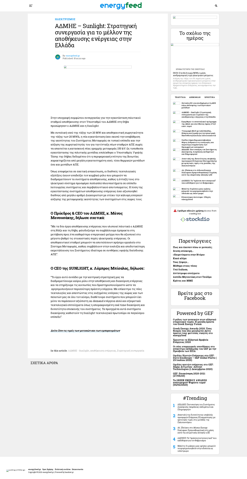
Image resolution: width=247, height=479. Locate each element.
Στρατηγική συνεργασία (130, 351)
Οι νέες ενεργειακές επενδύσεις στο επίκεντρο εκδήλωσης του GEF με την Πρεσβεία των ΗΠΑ (194, 349)
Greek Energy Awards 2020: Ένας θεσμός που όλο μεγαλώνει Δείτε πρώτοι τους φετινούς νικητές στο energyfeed (193, 332)
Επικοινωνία (77, 469)
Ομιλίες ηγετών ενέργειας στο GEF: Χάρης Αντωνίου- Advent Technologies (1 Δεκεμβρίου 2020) (193, 367)
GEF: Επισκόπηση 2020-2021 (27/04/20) (189, 374)
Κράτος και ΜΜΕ (183, 280)
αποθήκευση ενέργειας (103, 351)
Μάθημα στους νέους (185, 265)
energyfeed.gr (73, 55)
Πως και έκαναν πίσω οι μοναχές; (192, 247)
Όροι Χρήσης (47, 469)
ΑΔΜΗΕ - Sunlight (78, 351)
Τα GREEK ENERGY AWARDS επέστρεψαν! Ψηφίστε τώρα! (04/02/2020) (190, 382)
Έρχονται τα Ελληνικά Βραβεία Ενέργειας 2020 (190, 341)
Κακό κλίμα (180, 258)
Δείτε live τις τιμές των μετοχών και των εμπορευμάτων (85, 330)
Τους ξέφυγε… (181, 262)
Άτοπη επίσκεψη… (183, 250)
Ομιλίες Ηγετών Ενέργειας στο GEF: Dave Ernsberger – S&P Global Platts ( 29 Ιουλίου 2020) (195, 358)
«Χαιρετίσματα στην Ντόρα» (189, 254)
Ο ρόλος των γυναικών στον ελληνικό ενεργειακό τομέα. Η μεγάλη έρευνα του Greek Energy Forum (194, 322)
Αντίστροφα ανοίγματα (186, 273)
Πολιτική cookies (62, 469)
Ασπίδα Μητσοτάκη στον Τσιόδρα (192, 276)
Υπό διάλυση (180, 269)
